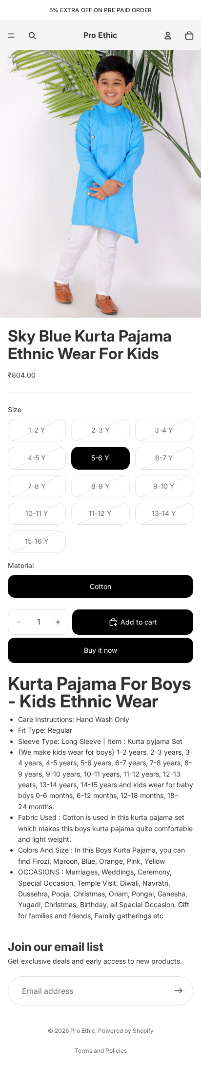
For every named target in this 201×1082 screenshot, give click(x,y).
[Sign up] (178, 991)
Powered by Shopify (126, 1030)
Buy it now (100, 650)
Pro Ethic (82, 1030)
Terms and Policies (101, 1050)
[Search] (32, 35)
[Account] (168, 35)
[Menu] (11, 35)
